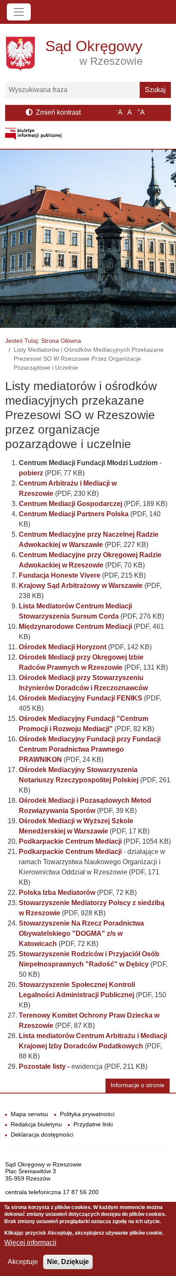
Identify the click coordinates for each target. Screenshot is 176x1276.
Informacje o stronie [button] (137, 1085)
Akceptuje (23, 1261)
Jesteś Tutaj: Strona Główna (43, 340)
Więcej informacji (30, 1242)
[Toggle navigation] (19, 11)
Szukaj (155, 89)
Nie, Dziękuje (68, 1261)
